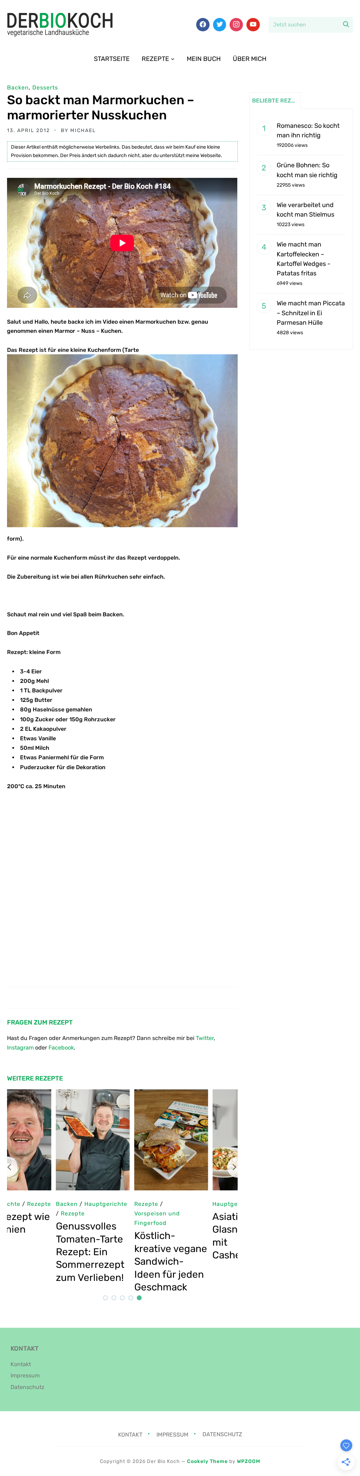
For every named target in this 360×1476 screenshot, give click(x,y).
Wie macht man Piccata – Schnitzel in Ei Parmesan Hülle (311, 312)
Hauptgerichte (185, 1204)
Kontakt (21, 1364)
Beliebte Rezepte (276, 100)
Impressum (25, 1375)
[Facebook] (202, 24)
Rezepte (155, 59)
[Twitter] (219, 24)
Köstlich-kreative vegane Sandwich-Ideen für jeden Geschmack (121, 1261)
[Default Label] (253, 24)
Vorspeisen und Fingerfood (108, 1218)
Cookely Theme (207, 1461)
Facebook (61, 1047)
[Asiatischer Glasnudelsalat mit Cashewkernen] (201, 1094)
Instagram (20, 1047)
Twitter (205, 1038)
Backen (18, 87)
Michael (83, 130)
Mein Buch (204, 59)
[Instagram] (236, 24)
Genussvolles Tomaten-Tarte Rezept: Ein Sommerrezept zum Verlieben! (41, 1251)
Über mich (249, 59)
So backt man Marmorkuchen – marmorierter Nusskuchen (100, 107)
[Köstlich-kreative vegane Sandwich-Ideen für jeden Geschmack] (122, 1094)
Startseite (112, 59)
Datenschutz (27, 1387)
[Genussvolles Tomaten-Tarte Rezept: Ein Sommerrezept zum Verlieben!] (44, 1094)
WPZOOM (248, 1461)
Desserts (45, 87)
